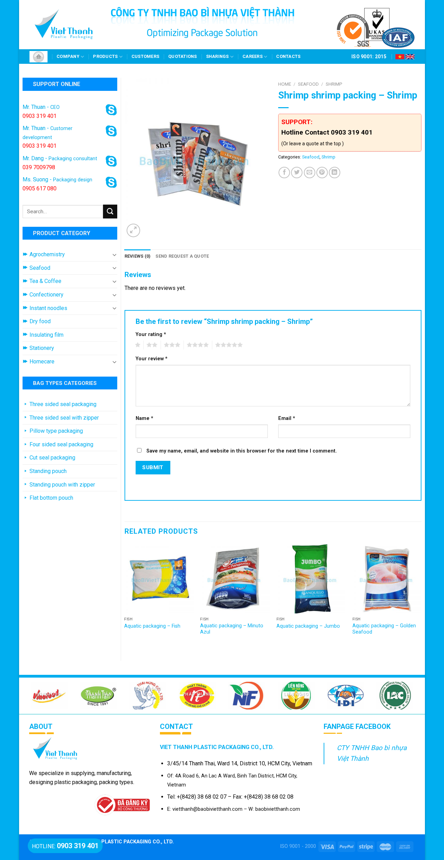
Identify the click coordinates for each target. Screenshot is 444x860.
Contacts (288, 56)
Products (105, 56)
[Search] (110, 211)
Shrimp (334, 84)
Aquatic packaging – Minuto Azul (231, 629)
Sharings (217, 56)
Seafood (308, 84)
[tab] (138, 256)
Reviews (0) (138, 256)
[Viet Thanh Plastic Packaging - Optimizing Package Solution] (64, 24)
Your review (152, 359)
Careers (252, 56)
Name (144, 418)
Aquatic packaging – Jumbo (308, 626)
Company (68, 56)
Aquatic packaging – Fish (152, 626)
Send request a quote (182, 256)
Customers (145, 56)
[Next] (421, 596)
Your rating (151, 334)
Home (284, 84)
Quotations (182, 56)
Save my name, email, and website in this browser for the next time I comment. (241, 451)
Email (286, 418)
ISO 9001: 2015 (368, 56)
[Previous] (125, 596)
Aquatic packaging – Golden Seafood (384, 629)
